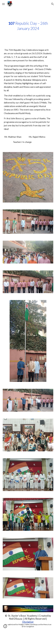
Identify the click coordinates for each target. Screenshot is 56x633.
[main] (28, 26)
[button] (3, 4)
